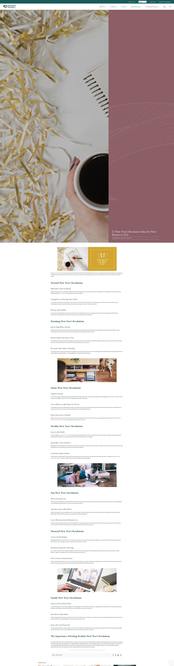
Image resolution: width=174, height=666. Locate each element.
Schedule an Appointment (165, 1)
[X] (115, 655)
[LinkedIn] (118, 655)
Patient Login (153, 1)
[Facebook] (113, 655)
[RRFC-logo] (9, 5)
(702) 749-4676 (131, 1)
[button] (170, 6)
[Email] (120, 655)
